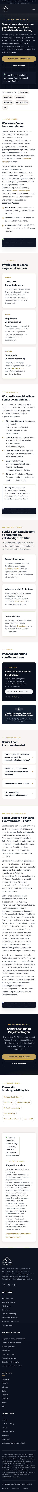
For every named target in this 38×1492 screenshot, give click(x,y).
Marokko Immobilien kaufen (12, 1366)
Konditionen (20, 97)
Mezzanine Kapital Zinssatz (11, 1343)
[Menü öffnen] (33, 9)
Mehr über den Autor (13, 1237)
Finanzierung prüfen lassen (19, 1057)
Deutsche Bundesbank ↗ (13, 1097)
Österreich (5, 1379)
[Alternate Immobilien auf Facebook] (14, 1285)
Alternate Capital (8, 1431)
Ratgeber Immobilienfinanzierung (13, 1339)
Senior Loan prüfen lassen (19, 59)
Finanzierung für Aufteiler (10, 1321)
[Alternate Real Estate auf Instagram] (9, 1285)
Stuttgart (5, 1402)
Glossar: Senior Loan (11, 1119)
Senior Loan (6, 1310)
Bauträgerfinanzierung (9, 1318)
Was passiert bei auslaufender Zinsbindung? (16, 793)
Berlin (4, 1391)
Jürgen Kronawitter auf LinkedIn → (18, 1234)
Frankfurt (5, 1399)
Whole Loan (19, 602)
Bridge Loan (21, 626)
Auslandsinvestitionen (9, 1358)
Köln (3, 1406)
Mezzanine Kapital (12, 569)
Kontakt (4, 1428)
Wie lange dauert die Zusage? (17, 783)
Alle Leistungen (7, 1298)
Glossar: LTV (28, 1119)
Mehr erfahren (19, 66)
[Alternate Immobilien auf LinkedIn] (4, 1285)
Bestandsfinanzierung (12, 1108)
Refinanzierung (17, 368)
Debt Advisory (7, 1325)
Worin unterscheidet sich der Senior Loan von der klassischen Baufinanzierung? (17, 757)
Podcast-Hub (18, 697)
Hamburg (5, 1395)
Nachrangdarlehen (8, 1347)
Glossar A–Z (6, 1350)
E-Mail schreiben (19, 1064)
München (5, 1387)
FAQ (4, 107)
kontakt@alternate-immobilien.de (13, 1443)
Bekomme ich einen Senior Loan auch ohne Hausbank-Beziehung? (16, 771)
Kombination (7, 102)
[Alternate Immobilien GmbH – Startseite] (5, 9)
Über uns (5, 1420)
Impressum (6, 1435)
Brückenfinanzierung (9, 1314)
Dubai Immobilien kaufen (10, 1362)
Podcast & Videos (8, 1354)
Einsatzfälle (7, 97)
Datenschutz (6, 1439)
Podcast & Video (22, 102)
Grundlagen (24, 92)
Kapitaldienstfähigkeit (21, 191)
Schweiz (5, 1383)
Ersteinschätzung (8, 1424)
